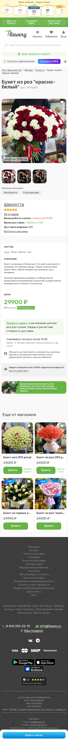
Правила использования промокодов (34, 588)
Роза (6, 252)
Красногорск (25, 612)
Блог (34, 595)
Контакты (34, 571)
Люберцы (58, 606)
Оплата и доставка (34, 553)
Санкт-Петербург (42, 606)
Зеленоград (9, 606)
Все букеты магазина (16, 231)
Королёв (58, 609)
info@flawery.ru (37, 722)
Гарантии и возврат (34, 578)
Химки (18, 609)
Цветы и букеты (11, 22)
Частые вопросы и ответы (34, 574)
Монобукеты (10, 192)
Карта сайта (34, 591)
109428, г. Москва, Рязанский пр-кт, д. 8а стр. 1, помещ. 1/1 (37, 709)
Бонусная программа (34, 560)
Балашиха (28, 609)
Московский (24, 606)
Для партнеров (34, 564)
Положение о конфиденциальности (34, 581)
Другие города (41, 612)
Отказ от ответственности (34, 584)
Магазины (34, 547)
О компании (34, 557)
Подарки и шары (31, 22)
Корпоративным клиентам (34, 567)
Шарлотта (14, 204)
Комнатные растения (54, 22)
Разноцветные (31, 192)
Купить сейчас (34, 735)
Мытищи (9, 609)
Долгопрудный (44, 609)
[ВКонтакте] (30, 640)
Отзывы (34, 550)
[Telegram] (37, 640)
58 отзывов (11, 214)
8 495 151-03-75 (39, 725)
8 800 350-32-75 (17, 626)
